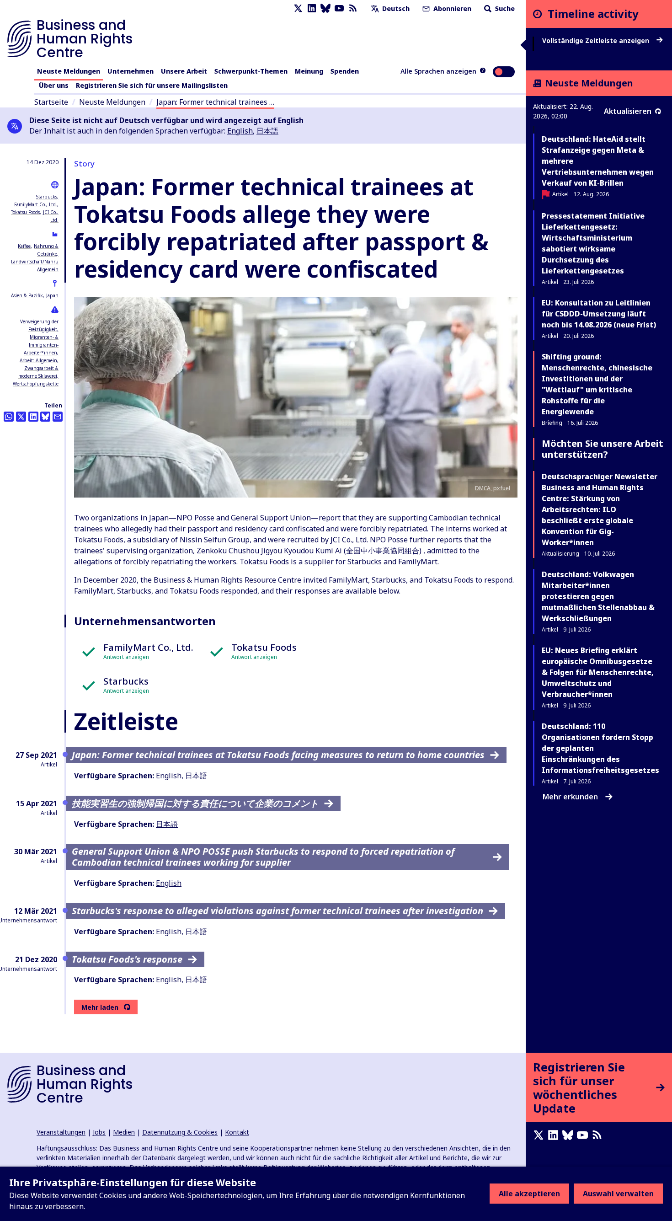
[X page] (298, 8)
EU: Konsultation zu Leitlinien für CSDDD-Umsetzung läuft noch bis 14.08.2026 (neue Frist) (599, 314)
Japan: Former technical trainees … (215, 102)
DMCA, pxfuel (492, 488)
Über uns (54, 85)
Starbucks (46, 196)
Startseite (51, 102)
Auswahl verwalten (618, 1194)
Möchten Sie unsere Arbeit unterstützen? (602, 449)
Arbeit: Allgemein (38, 360)
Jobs (99, 1132)
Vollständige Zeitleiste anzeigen (596, 41)
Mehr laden (99, 1007)
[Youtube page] (339, 8)
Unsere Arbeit (184, 71)
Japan (52, 295)
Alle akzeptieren (529, 1194)
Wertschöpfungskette (36, 383)
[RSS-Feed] (352, 8)
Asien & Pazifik (27, 295)
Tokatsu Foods (25, 212)
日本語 (267, 131)
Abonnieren (451, 8)
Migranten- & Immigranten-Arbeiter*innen (41, 345)
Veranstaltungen (61, 1132)
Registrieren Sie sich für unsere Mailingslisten (152, 85)
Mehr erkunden (570, 797)
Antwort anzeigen (126, 657)
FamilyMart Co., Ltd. (35, 204)
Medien (124, 1132)
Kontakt (237, 1132)
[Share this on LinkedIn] (33, 417)
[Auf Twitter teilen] (21, 417)
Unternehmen (130, 71)
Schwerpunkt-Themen (251, 71)
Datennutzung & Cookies (180, 1132)
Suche (504, 8)
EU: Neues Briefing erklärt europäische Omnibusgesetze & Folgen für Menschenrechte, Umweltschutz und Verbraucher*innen (598, 672)
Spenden (345, 71)
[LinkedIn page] (311, 8)
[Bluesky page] (325, 8)
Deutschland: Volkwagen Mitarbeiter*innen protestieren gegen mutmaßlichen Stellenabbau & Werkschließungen (598, 596)
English (240, 131)
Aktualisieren (627, 111)
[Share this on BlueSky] (45, 417)
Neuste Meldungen (68, 71)
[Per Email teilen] (58, 417)
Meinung (309, 71)
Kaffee (24, 246)
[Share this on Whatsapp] (9, 417)
